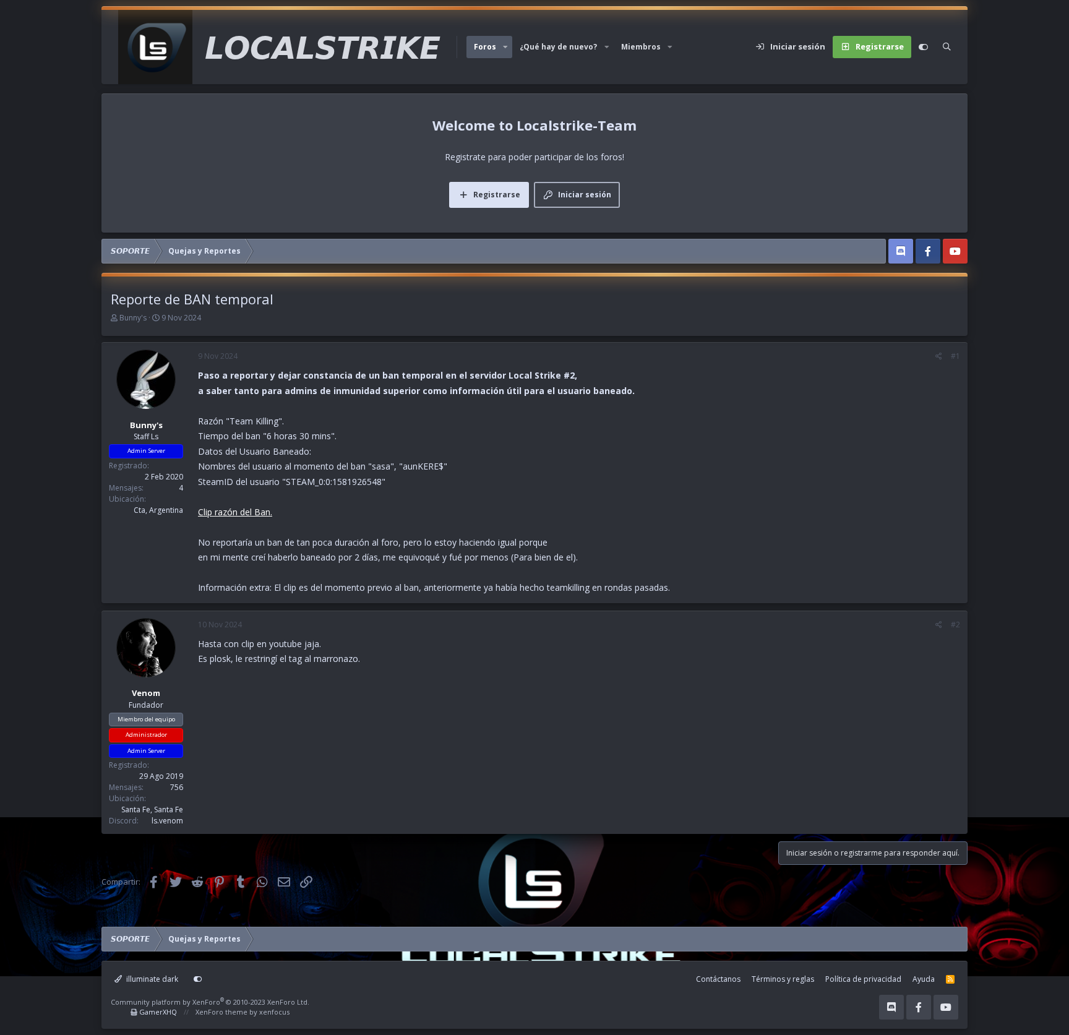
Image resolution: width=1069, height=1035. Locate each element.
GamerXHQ (158, 1011)
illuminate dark (151, 979)
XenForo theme (221, 1011)
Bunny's (133, 317)
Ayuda (923, 979)
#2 (955, 624)
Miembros (641, 46)
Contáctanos (718, 979)
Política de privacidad (863, 979)
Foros (485, 46)
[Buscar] (946, 47)
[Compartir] (939, 356)
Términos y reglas (783, 979)
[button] (505, 47)
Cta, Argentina (158, 510)
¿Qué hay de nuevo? (558, 46)
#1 (955, 356)
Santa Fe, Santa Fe (152, 809)
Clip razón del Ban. (235, 512)
